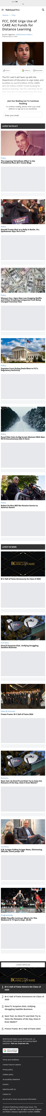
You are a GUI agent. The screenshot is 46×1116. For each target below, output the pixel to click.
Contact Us (7, 1094)
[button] (2, 9)
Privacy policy (8, 1069)
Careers (5, 1084)
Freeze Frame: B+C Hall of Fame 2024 (23, 1029)
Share (8, 70)
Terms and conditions (11, 1060)
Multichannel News (24, 34)
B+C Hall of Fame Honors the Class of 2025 (23, 988)
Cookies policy (8, 1074)
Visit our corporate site (20, 1043)
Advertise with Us (9, 1089)
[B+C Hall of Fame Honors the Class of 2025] (23, 980)
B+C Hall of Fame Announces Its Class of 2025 (24, 998)
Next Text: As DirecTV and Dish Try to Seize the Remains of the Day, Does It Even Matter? (23, 1019)
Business (5, 15)
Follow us (27, 70)
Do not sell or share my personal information (19, 1099)
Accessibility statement (11, 1079)
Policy (14, 15)
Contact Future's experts (12, 1065)
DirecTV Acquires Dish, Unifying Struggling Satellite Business (20, 1007)
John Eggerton (9, 34)
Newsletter (39, 70)
